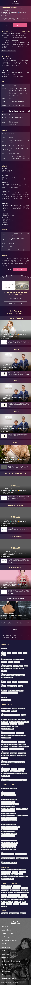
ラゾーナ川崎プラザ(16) (6, 726)
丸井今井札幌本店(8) (5, 710)
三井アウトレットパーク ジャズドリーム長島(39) (10, 826)
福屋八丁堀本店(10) (22, 753)
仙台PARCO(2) (4, 715)
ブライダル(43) (16, 904)
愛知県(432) (22, 668)
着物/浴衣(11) (8, 904)
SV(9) (3, 871)
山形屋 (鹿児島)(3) (20, 771)
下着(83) (23, 901)
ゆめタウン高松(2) (5, 764)
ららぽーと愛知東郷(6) (6, 737)
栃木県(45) (10, 659)
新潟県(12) (4, 666)
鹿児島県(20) (15, 692)
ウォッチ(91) (23, 894)
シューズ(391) (12, 897)
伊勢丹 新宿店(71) (13, 724)
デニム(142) (4, 892)
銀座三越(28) (4, 719)
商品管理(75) (20, 874)
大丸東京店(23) (4, 721)
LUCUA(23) (4, 742)
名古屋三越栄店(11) (5, 735)
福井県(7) (20, 666)
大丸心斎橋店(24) (21, 742)
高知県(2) (20, 686)
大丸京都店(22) (13, 744)
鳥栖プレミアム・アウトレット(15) (8, 858)
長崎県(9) (15, 690)
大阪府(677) (16, 675)
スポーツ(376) (20, 899)
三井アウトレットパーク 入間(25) (8, 811)
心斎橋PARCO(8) (20, 748)
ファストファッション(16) (15, 890)
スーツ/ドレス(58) (5, 890)
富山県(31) (10, 666)
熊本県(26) (21, 690)
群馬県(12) (15, 659)
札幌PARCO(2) (13, 710)
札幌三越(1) (14, 708)
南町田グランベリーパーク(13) (21, 815)
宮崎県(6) (9, 692)
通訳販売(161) (4, 878)
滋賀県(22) (4, 675)
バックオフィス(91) (17, 876)
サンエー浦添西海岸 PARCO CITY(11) (8, 780)
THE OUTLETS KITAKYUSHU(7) (21, 858)
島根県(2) (9, 681)
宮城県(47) (14, 652)
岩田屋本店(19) (14, 768)
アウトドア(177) (5, 901)
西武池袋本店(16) (22, 719)
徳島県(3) (3, 686)
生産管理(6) (4, 876)
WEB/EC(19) (25, 876)
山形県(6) (25, 652)
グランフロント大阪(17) (12, 742)
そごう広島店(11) (13, 753)
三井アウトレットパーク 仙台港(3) (8, 792)
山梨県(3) (26, 666)
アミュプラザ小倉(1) (5, 768)
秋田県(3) (20, 652)
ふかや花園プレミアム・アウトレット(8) (9, 817)
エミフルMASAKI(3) (20, 762)
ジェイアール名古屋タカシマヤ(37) (8, 733)
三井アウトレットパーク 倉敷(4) (8, 853)
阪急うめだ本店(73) (21, 744)
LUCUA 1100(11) (12, 748)
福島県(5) (3, 655)
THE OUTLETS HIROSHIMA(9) (20, 853)
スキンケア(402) (17, 892)
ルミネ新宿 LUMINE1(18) (13, 721)
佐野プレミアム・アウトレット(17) (8, 808)
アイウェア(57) (24, 897)
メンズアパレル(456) (17, 885)
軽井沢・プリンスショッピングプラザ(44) (9, 829)
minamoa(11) (4, 757)
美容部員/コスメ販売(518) (15, 869)
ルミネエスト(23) (5, 724)
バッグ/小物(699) (5, 897)
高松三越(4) (4, 762)
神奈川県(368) (17, 661)
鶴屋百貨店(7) (4, 773)
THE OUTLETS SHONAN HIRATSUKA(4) (9, 820)
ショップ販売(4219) (5, 869)
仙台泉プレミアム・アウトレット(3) (8, 795)
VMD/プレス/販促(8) (5, 874)
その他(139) (4, 906)
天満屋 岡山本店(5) (5, 755)
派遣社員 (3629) (5, 913)
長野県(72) (4, 668)
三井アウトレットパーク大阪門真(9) (8, 849)
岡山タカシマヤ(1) (5, 753)
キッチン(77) (14, 899)
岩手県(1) (9, 652)
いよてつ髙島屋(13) (11, 762)
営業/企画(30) (13, 874)
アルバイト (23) (23, 913)
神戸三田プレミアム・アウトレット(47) (9, 845)
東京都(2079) (10, 661)
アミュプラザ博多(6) (5, 775)
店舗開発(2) (10, 876)
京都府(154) (10, 675)
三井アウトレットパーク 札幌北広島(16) (9, 788)
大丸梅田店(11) (4, 746)
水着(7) (11, 901)
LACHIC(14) (13, 735)
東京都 (7, 635)
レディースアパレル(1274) (6, 885)
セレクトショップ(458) (6, 888)
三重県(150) (4, 670)
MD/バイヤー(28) (22, 871)
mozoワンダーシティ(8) (21, 735)
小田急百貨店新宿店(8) (13, 719)
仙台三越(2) (11, 715)
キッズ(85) (10, 894)
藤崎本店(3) (23, 715)
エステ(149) (4, 894)
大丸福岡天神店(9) (5, 771)
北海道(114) (4, 648)
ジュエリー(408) (17, 894)
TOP (2, 635)
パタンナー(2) (15, 871)
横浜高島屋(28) (21, 724)
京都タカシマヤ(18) (12, 746)
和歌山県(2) (10, 677)
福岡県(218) (4, 690)
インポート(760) (24, 888)
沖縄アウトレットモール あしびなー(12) (9, 862)
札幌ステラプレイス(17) (6, 708)
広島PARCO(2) (13, 755)
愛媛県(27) (15, 686)
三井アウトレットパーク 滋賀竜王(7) (8, 847)
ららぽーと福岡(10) (22, 773)
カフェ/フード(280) (24, 904)
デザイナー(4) (8, 871)
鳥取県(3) (3, 681)
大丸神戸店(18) (4, 748)
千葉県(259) (4, 661)
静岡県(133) (15, 668)
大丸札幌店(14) (21, 708)
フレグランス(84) (25, 892)
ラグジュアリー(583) (15, 888)
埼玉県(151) (21, 659)
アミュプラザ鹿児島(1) (13, 773)
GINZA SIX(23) (15, 726)
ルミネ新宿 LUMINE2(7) (24, 721)
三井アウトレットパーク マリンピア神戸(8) (10, 842)
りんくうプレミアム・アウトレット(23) (9, 840)
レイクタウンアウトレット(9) (21, 808)
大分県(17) (4, 692)
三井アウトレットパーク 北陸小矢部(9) (9, 833)
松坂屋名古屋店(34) (19, 733)
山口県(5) (25, 681)
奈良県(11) (4, 677)
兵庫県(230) (22, 675)
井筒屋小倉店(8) (21, 768)
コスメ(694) (10, 892)
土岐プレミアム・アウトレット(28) (8, 831)
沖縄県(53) (4, 697)
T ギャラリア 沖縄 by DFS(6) (22, 780)
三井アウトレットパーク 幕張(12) (8, 801)
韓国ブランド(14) (25, 890)
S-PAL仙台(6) (17, 715)
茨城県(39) (4, 659)
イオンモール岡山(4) (21, 755)
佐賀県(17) (10, 690)
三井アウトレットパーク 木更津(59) (8, 806)
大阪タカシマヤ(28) (5, 744)
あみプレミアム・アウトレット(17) (8, 815)
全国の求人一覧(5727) (6, 700)
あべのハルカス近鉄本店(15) (23, 746)
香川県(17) (9, 686)
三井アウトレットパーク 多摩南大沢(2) (9, 799)
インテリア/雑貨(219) (6, 899)
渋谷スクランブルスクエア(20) (7, 728)
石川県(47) (15, 666)
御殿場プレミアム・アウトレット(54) (8, 824)
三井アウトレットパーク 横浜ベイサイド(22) (10, 804)
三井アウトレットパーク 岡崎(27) (8, 836)
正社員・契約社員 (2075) (14, 913)
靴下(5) (3, 904)
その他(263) (11, 878)
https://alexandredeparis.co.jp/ (17, 250)
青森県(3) (3, 652)
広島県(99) (20, 681)
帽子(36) (18, 897)
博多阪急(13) (12, 771)
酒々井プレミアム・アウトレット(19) (8, 813)
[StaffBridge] (15, 2)
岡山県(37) (14, 681)
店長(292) (24, 869)
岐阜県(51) (10, 668)
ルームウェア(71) (17, 901)
